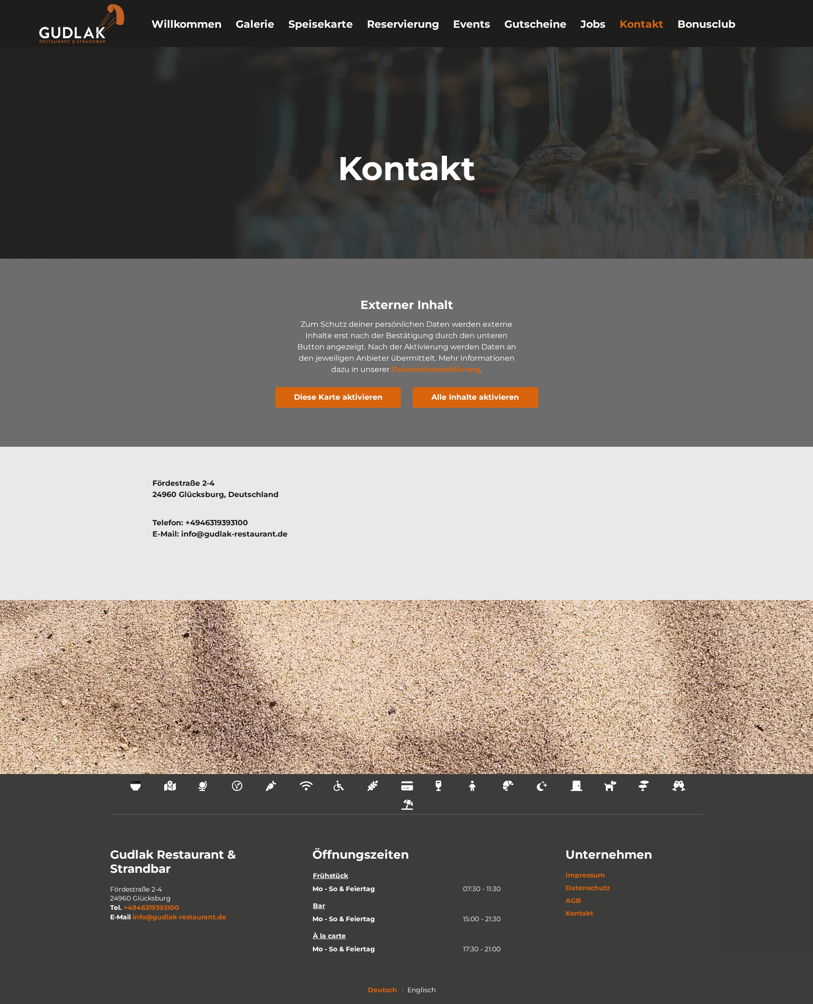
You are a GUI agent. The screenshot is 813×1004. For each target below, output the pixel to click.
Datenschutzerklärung (435, 369)
